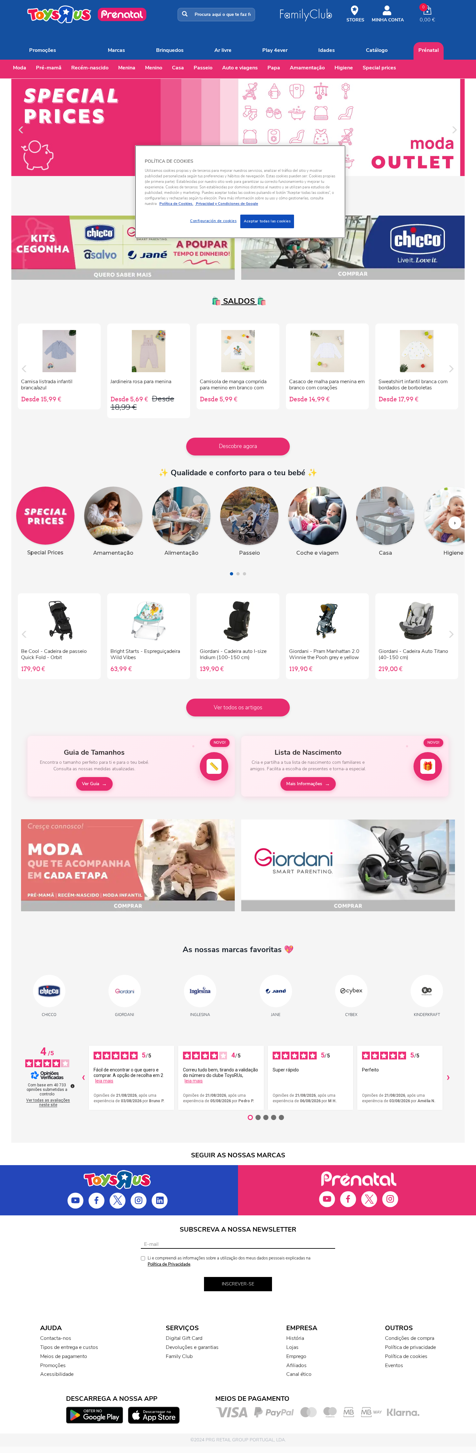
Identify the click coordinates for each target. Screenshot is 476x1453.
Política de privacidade (410, 1347)
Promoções (42, 50)
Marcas (116, 50)
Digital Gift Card (184, 1338)
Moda (19, 67)
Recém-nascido (89, 67)
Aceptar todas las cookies (267, 221)
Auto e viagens (240, 67)
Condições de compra (409, 1338)
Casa (178, 67)
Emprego (296, 1356)
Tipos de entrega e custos (69, 1347)
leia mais (104, 1080)
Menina (126, 67)
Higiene (343, 67)
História (295, 1338)
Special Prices (379, 67)
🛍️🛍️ (238, 301)
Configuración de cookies (213, 220)
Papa (273, 67)
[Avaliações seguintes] (448, 1077)
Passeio (203, 67)
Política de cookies (406, 1356)
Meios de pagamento (63, 1356)
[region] (240, 191)
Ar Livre (223, 50)
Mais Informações (304, 784)
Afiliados (296, 1365)
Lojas (292, 1347)
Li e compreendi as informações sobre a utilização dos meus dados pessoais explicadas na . (229, 1261)
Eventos (394, 1365)
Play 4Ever (275, 50)
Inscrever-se (238, 1284)
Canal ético (299, 1374)
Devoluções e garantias (192, 1347)
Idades (326, 50)
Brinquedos (170, 50)
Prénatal (428, 50)
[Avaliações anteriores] (83, 1077)
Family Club (179, 1356)
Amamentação (307, 67)
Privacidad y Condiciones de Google (226, 203)
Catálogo (377, 50)
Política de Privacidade (169, 1264)
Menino (153, 67)
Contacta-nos (55, 1338)
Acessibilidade (57, 1374)
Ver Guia (90, 784)
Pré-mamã (49, 67)
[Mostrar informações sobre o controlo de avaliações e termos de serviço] (72, 1086)
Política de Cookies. (176, 203)
